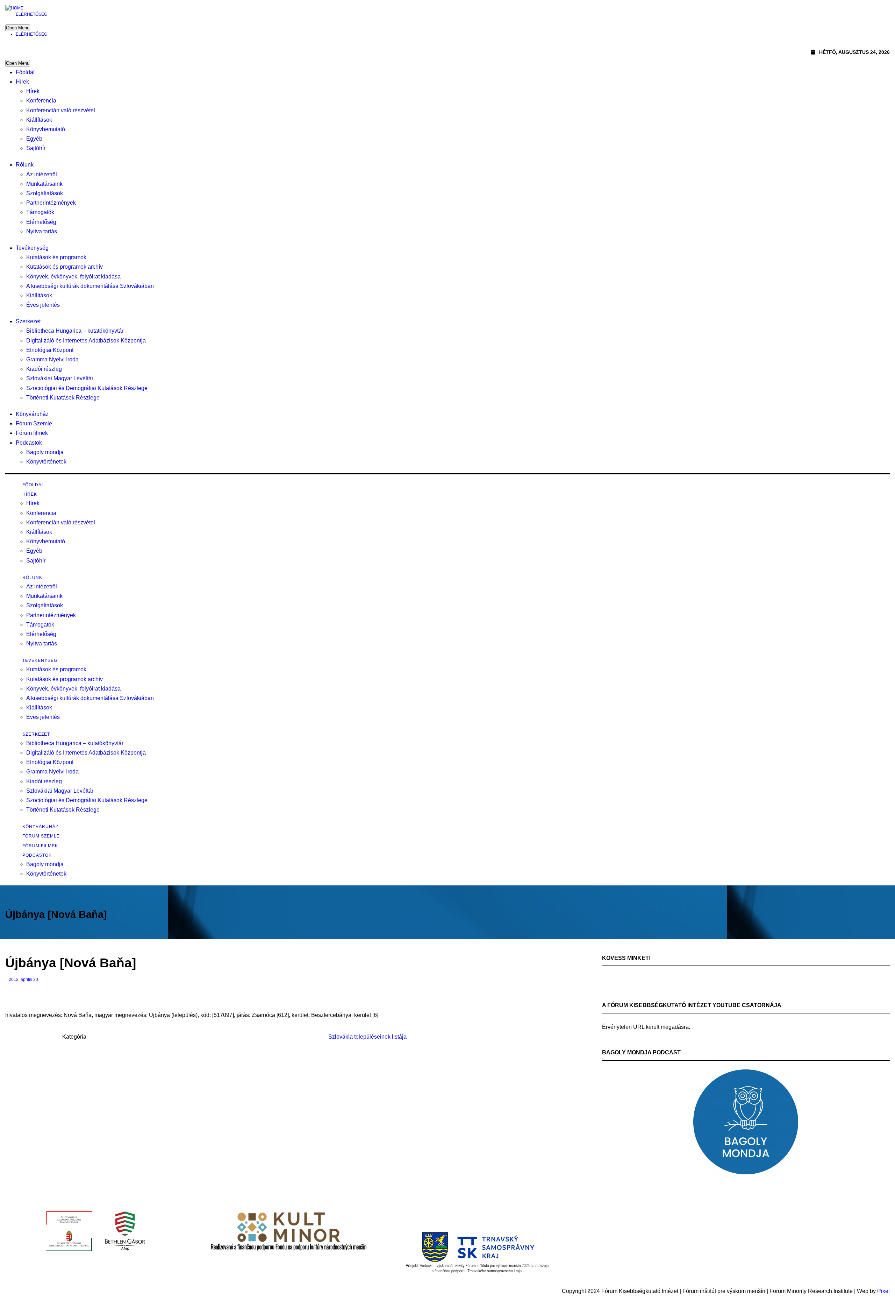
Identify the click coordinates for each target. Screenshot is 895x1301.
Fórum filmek (32, 433)
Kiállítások (39, 120)
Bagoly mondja (45, 452)
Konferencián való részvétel (60, 110)
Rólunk (25, 165)
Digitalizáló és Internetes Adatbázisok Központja (86, 341)
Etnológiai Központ (49, 350)
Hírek (22, 82)
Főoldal (25, 72)
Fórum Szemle (34, 423)
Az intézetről (41, 174)
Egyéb (34, 139)
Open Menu (17, 27)
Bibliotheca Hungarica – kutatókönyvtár (74, 331)
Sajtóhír (35, 148)
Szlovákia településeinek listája (367, 1037)
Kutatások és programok (56, 257)
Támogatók (40, 212)
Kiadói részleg (44, 369)
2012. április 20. (24, 979)
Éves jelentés (43, 305)
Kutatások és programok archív (64, 267)
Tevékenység (32, 248)
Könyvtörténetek (46, 462)
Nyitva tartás (41, 231)
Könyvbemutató (45, 129)
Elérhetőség (31, 14)
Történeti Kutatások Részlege (63, 398)
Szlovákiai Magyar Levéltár (59, 378)
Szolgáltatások (44, 193)
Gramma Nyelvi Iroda (52, 359)
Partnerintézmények (51, 203)
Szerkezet (28, 321)
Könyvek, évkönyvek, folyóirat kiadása (73, 277)
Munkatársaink (44, 184)
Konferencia (41, 101)
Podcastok (29, 443)
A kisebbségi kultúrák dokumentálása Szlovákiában (90, 286)
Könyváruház (32, 414)
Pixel (883, 1291)
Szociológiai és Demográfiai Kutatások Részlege (87, 388)
